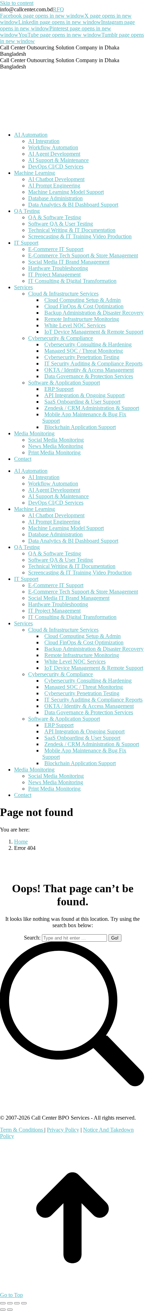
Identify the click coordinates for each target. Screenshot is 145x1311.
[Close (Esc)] (3, 1303)
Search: (32, 938)
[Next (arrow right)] (10, 1310)
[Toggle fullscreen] (17, 1303)
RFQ (58, 9)
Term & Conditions (22, 1130)
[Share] (10, 1303)
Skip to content (16, 3)
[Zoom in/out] (24, 1303)
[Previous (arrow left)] (3, 1310)
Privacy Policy (63, 1130)
